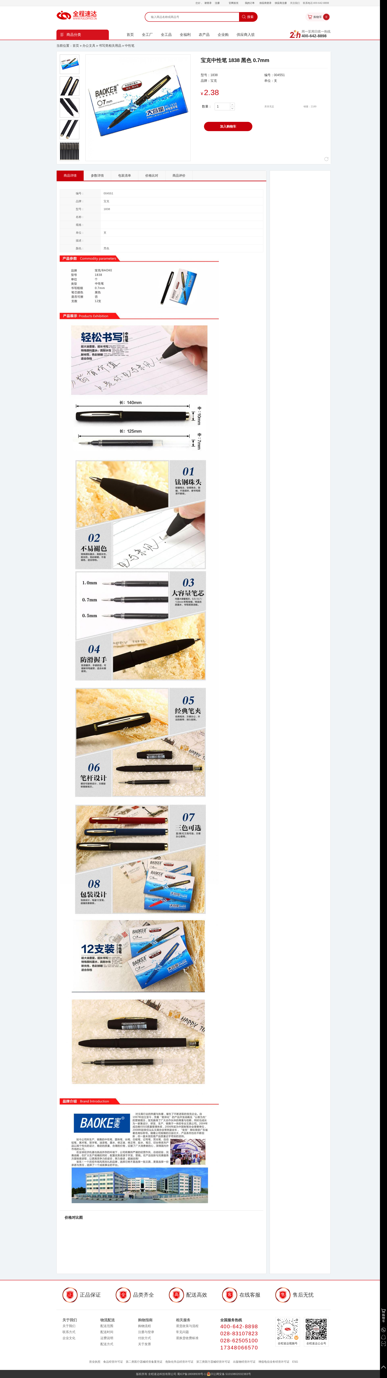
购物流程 (144, 1326)
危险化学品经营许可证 (179, 1361)
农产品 (204, 35)
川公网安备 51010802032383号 (231, 1374)
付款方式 (144, 1338)
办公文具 (88, 45)
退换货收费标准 (187, 1338)
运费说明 (106, 1338)
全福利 (185, 35)
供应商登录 (265, 3)
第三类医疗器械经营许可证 (213, 1361)
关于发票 (144, 1344)
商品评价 (179, 175)
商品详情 (70, 175)
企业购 (223, 35)
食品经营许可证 (113, 1361)
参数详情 (97, 175)
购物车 (320, 17)
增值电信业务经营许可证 (274, 1361)
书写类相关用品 (110, 45)
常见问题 (182, 1332)
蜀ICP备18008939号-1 (191, 1374)
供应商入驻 (246, 35)
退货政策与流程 (187, 1326)
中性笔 (129, 45)
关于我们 (68, 1326)
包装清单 (124, 175)
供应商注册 (281, 3)
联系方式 (68, 1332)
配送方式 (106, 1344)
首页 (130, 35)
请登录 (208, 3)
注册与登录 (146, 1332)
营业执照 (94, 1361)
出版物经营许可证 (244, 1361)
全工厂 (147, 35)
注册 (217, 3)
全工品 (166, 35)
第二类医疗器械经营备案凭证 (144, 1361)
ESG (295, 1361)
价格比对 (151, 175)
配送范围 (106, 1326)
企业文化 (68, 1338)
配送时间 (106, 1332)
